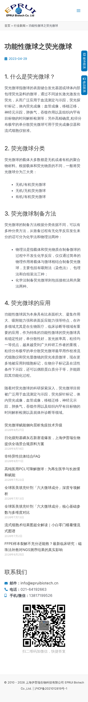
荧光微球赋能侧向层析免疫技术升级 (33, 425)
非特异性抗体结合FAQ (22, 456)
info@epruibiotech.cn (39, 583)
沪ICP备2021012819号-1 (51, 688)
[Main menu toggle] (78, 11)
